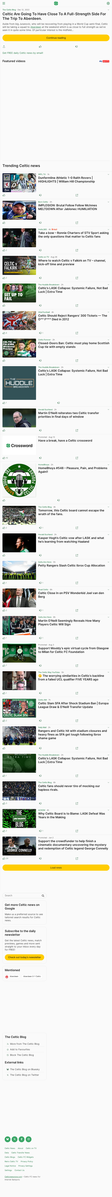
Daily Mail (42, 727)
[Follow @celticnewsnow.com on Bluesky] (7, 1139)
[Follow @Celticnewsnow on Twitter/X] (14, 1139)
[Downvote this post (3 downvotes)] (40, 665)
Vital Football (44, 312)
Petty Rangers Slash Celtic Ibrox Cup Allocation (71, 565)
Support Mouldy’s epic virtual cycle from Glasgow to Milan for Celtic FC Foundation (73, 650)
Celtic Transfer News (20, 1153)
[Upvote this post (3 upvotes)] (3, 803)
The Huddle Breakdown (48, 285)
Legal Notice (10, 1166)
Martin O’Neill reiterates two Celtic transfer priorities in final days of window (68, 414)
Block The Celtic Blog (22, 1054)
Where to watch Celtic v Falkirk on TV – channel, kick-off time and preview (72, 262)
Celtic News (10, 1148)
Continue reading (56, 37)
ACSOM (41, 810)
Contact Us (19, 1170)
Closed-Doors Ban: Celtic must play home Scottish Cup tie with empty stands (73, 345)
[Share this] (3, 46)
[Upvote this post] (40, 46)
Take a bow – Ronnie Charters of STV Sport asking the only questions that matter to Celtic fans (73, 234)
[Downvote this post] (76, 46)
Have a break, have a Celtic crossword (65, 440)
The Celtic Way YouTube (49, 672)
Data (7, 1153)
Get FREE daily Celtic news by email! (22, 52)
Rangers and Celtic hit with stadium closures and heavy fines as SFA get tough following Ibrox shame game (72, 734)
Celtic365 (42, 229)
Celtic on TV (43, 257)
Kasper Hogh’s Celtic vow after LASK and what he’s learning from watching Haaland (71, 539)
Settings (8, 1170)
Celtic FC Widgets (26, 1157)
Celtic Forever (44, 340)
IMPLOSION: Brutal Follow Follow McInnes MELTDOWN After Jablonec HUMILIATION (67, 207)
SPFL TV (42, 174)
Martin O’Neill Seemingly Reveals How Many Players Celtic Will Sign (69, 622)
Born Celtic (43, 202)
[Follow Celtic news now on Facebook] (21, 1139)
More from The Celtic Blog (24, 1043)
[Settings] (108, 4)
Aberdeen (35, 26)
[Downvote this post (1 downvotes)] (40, 277)
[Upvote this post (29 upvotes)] (3, 858)
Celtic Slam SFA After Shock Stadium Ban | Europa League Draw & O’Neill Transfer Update (73, 705)
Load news (56, 867)
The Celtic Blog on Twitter (24, 1074)
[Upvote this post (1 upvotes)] (3, 402)
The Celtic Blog (9, 10)
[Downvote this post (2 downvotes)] (40, 457)
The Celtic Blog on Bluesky (25, 1069)
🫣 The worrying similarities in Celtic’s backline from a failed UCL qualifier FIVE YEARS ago (71, 677)
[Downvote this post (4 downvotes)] (40, 858)
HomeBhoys (43, 465)
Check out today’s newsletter (24, 957)
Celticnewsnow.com (13, 1177)
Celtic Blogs (10, 1157)
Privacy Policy (27, 1161)
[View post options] (108, 174)
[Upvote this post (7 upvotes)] (3, 665)
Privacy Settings (25, 1166)
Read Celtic (43, 589)
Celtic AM (42, 700)
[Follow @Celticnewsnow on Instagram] (28, 1139)
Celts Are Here (44, 562)
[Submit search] (43, 896)
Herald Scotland (45, 409)
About (20, 1148)
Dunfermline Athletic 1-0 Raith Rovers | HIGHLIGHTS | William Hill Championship (66, 179)
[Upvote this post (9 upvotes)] (3, 333)
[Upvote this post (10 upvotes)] (3, 457)
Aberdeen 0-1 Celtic (32, 976)
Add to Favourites (20, 1049)
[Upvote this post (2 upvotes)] (3, 250)
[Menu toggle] (3, 3)
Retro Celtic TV (11, 1161)
